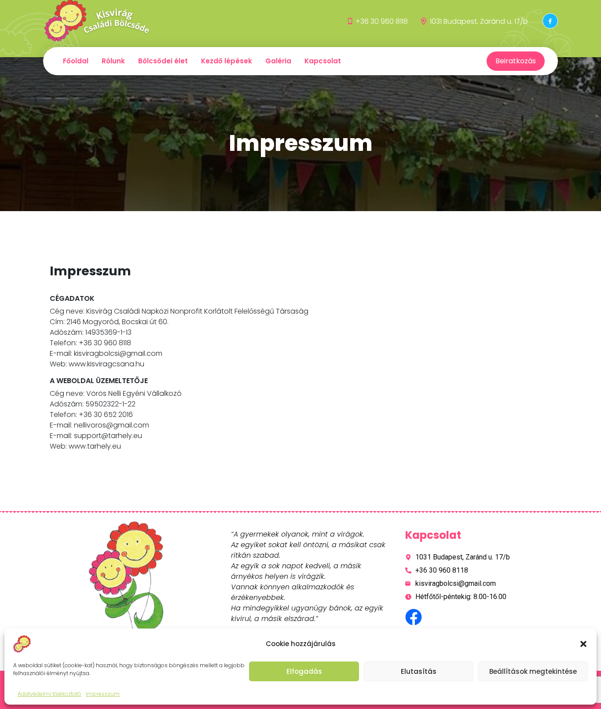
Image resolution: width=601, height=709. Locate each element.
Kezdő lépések (226, 61)
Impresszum (103, 694)
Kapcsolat (322, 61)
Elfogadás (304, 671)
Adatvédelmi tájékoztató (49, 694)
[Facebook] (550, 21)
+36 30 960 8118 (381, 21)
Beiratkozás (515, 61)
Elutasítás (418, 671)
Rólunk (113, 61)
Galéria (278, 61)
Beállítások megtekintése (533, 671)
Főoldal (75, 61)
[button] (583, 644)
